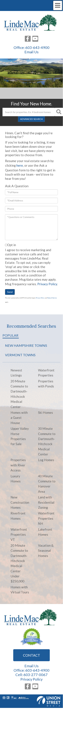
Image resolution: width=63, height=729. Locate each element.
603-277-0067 (35, 674)
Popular (10, 335)
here (19, 165)
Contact (31, 655)
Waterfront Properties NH (46, 518)
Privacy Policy (47, 284)
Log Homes (46, 460)
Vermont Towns (20, 355)
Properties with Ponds (46, 383)
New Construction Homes (20, 502)
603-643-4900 (37, 47)
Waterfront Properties (46, 372)
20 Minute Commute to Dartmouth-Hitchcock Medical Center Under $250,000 (19, 563)
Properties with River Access (18, 465)
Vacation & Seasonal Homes (46, 550)
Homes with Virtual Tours (20, 589)
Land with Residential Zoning (46, 502)
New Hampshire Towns (26, 345)
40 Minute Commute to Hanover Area (46, 483)
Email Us (31, 52)
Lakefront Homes (45, 531)
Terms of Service (52, 298)
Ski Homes (45, 412)
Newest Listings (16, 372)
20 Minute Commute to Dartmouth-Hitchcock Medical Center (19, 394)
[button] (59, 112)
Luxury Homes (16, 478)
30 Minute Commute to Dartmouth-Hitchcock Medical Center (46, 441)
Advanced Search (31, 119)
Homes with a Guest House (19, 418)
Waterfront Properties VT (19, 534)
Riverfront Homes (18, 515)
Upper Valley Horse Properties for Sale (20, 436)
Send (10, 291)
